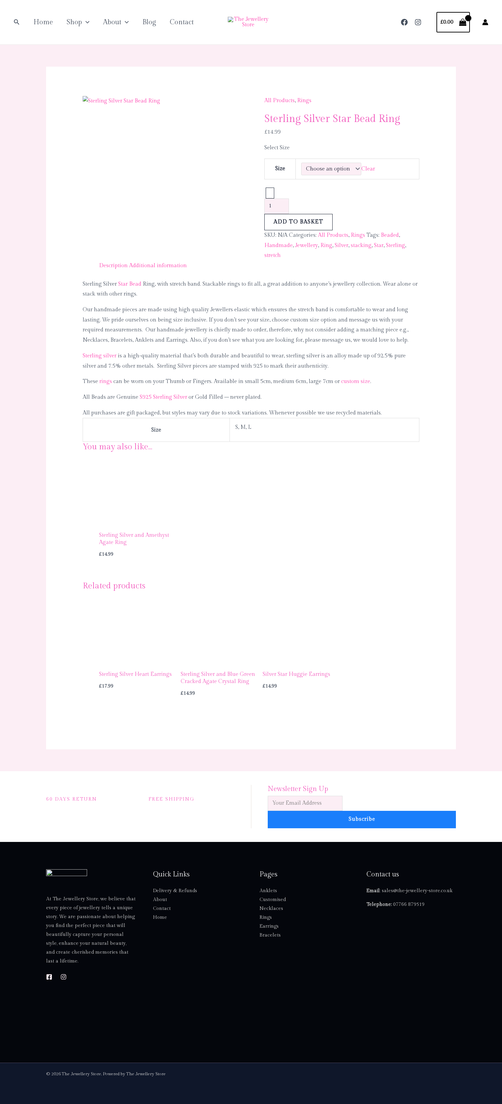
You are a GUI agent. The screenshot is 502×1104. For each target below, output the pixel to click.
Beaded (390, 235)
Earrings (269, 926)
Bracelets (270, 935)
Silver (341, 245)
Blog (149, 22)
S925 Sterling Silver (163, 397)
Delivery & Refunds (175, 891)
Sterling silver (99, 356)
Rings (304, 100)
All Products (279, 100)
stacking (361, 245)
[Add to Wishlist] (270, 193)
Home (43, 22)
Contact (182, 22)
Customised (273, 899)
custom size (355, 381)
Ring (326, 245)
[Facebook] (404, 22)
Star (379, 245)
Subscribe (362, 819)
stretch (272, 255)
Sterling (395, 245)
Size (280, 168)
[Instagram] (418, 22)
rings (105, 381)
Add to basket (298, 222)
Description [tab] (113, 265)
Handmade (278, 245)
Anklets (268, 891)
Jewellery (306, 245)
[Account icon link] (485, 22)
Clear (368, 169)
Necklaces (271, 908)
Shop (74, 22)
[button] (17, 22)
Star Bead (129, 284)
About (112, 22)
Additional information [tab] (158, 265)
